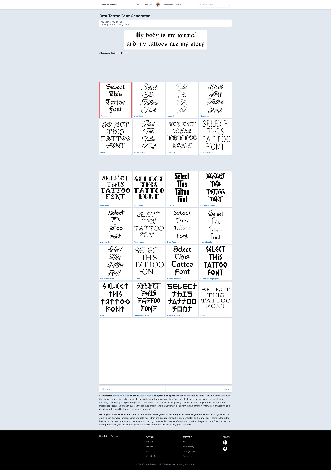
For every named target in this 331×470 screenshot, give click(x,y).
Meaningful (151, 456)
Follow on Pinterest (109, 4)
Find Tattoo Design (108, 436)
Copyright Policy (190, 451)
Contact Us (187, 456)
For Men (149, 442)
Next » (226, 389)
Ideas (138, 4)
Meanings (168, 4)
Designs (148, 4)
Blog (184, 442)
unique (118, 402)
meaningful (105, 402)
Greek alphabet (145, 395)
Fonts (178, 4)
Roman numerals (120, 395)
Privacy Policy (188, 446)
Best (148, 451)
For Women (151, 446)
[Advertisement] (157, 67)
